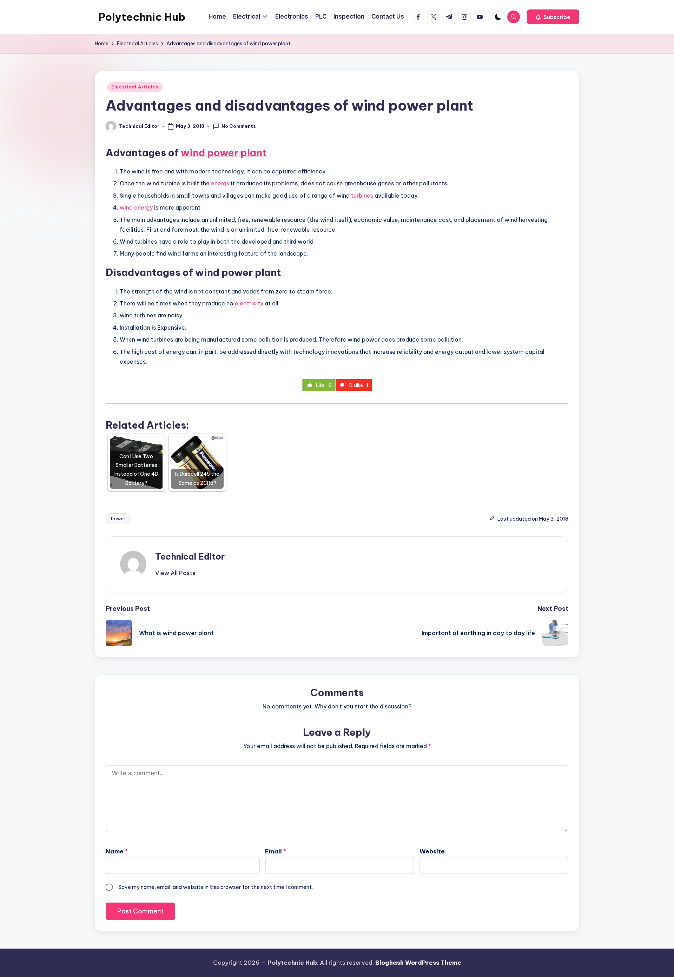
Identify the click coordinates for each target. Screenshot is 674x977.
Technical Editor (190, 556)
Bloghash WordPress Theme (418, 962)
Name (117, 851)
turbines (362, 195)
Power (118, 518)
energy (220, 183)
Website (432, 851)
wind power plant (224, 152)
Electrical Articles (134, 87)
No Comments (239, 126)
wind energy (136, 207)
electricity (250, 303)
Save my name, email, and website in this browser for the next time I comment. (215, 887)
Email (275, 851)
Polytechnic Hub (141, 17)
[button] (553, 16)
